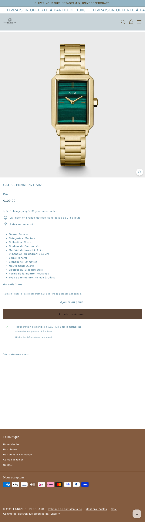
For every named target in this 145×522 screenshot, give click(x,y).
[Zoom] (139, 172)
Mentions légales (96, 509)
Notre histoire (11, 444)
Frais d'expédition (31, 294)
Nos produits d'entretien (17, 454)
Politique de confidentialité (65, 509)
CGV (114, 509)
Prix (5, 194)
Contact (7, 465)
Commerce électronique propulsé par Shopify (31, 513)
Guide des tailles (13, 459)
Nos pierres (10, 449)
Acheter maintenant (72, 314)
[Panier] (131, 21)
